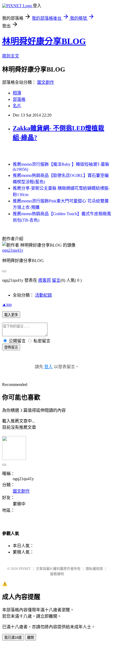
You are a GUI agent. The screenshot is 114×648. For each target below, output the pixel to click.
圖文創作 (45, 82)
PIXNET (25, 569)
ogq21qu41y (12, 250)
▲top (7, 304)
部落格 (19, 99)
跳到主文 (10, 56)
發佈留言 (11, 347)
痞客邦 (44, 280)
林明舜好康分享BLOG (44, 41)
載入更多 (11, 315)
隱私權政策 (94, 569)
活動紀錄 (43, 295)
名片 (17, 105)
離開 (30, 637)
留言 (56, 280)
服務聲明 (57, 574)
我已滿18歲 (13, 637)
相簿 (17, 93)
